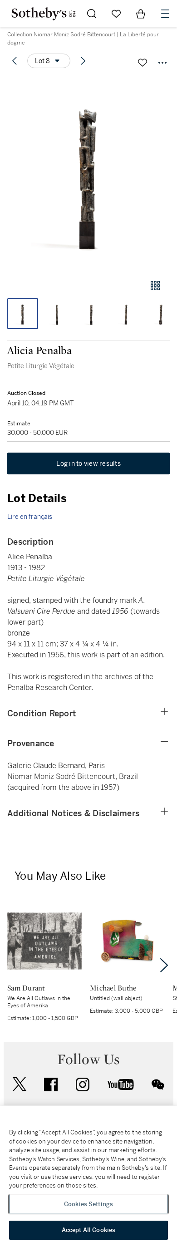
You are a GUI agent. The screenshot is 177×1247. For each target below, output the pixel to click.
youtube (121, 1084)
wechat (158, 1084)
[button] (88, 174)
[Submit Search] (91, 13)
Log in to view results (88, 463)
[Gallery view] (155, 285)
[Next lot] (83, 61)
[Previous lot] (14, 61)
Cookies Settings (88, 1204)
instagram (82, 1084)
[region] (88, 1176)
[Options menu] (162, 63)
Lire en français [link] (29, 517)
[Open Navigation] (165, 13)
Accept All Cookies (88, 1230)
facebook (51, 1084)
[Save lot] (142, 62)
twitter (19, 1084)
